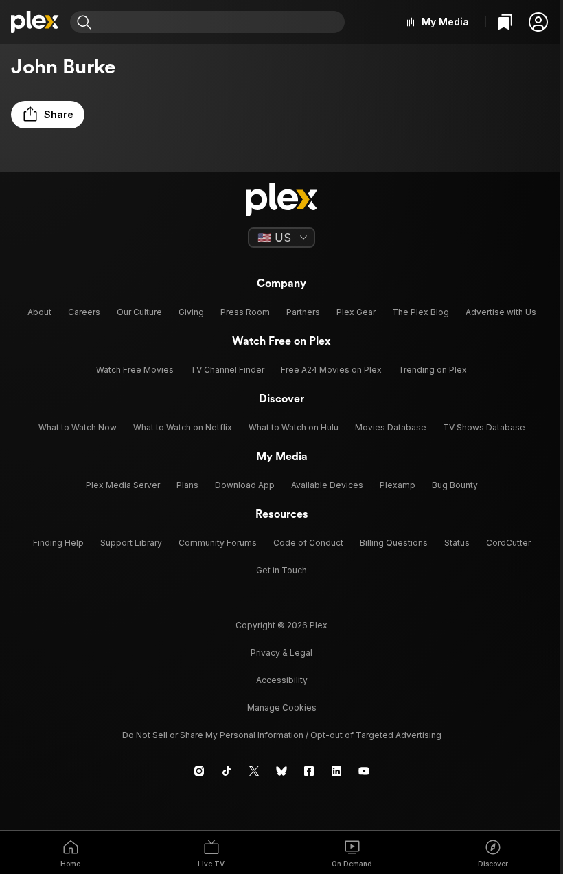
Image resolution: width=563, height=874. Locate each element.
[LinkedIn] (336, 771)
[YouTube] (364, 771)
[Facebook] (309, 771)
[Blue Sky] (281, 771)
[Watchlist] (505, 22)
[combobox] (220, 22)
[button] (538, 22)
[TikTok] (226, 771)
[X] (254, 771)
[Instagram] (199, 771)
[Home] (35, 22)
